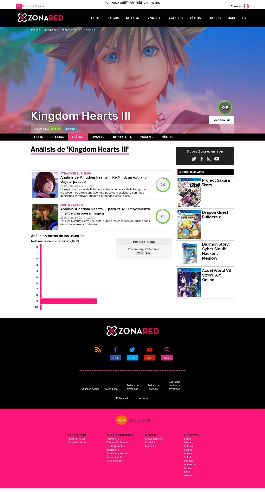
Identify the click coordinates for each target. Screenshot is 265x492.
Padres (188, 449)
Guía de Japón (115, 460)
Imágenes (147, 137)
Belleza (188, 446)
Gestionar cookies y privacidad (174, 385)
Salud (187, 457)
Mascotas (190, 464)
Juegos (113, 18)
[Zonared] (40, 18)
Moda (187, 442)
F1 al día (150, 442)
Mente (188, 475)
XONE (140, 253)
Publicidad (122, 398)
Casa (187, 472)
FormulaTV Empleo (118, 442)
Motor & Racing (154, 438)
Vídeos (195, 18)
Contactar (143, 398)
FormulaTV (113, 438)
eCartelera (113, 449)
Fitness (188, 468)
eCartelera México (117, 453)
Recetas (189, 460)
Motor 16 (150, 446)
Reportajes (122, 137)
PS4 (148, 253)
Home (95, 18)
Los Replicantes (116, 446)
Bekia (187, 438)
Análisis (154, 18)
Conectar (236, 6)
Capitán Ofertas (77, 442)
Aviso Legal (111, 388)
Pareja (188, 453)
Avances (175, 18)
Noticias (133, 18)
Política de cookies (153, 387)
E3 (244, 18)
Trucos (214, 18)
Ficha (38, 137)
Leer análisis (221, 120)
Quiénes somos (91, 388)
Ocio (231, 18)
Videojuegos (51, 29)
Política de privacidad (132, 387)
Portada (35, 29)
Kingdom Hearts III (72, 29)
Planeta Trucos (77, 438)
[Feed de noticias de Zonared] (98, 353)
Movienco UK (114, 457)
